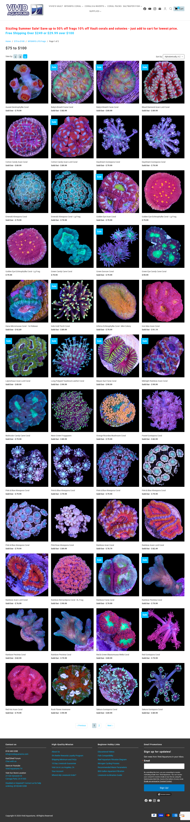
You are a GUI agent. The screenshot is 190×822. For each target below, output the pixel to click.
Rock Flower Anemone (60, 709)
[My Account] (165, 8)
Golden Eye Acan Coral (106, 217)
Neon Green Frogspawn (61, 436)
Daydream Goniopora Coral (108, 162)
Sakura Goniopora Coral (106, 709)
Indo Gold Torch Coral (60, 326)
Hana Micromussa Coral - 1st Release (22, 326)
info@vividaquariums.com (17, 754)
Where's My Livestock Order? (64, 775)
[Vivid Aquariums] (25, 10)
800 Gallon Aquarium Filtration (111, 771)
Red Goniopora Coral (151, 654)
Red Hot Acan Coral (14, 709)
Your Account (57, 771)
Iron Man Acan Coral (151, 326)
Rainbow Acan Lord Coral (153, 545)
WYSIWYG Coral (73, 6)
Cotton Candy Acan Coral (16, 162)
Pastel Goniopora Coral (152, 436)
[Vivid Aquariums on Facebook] (144, 9)
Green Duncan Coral (105, 271)
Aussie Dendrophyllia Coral (17, 107)
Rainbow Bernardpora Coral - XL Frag (67, 600)
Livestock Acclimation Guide (110, 775)
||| (20, 57)
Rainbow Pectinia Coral (152, 600)
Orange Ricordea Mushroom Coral (111, 436)
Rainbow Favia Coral (105, 600)
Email (147, 761)
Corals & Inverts (95, 6)
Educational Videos (106, 752)
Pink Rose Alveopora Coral (62, 545)
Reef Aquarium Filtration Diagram (112, 759)
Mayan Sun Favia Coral (106, 381)
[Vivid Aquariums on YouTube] (149, 9)
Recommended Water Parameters (112, 767)
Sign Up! (164, 787)
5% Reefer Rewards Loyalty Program (67, 755)
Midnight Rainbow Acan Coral (154, 381)
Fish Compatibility (105, 755)
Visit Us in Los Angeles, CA (63, 767)
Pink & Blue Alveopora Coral (17, 490)
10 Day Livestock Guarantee (64, 763)
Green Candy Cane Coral (61, 271)
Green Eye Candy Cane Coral (154, 271)
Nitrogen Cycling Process (108, 763)
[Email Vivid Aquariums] (159, 9)
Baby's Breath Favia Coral (62, 107)
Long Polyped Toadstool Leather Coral (67, 381)
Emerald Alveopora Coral (16, 217)
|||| (25, 57)
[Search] (170, 8)
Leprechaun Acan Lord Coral (18, 381)
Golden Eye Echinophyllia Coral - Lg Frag (159, 217)
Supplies (94, 11)
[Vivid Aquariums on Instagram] (154, 9)
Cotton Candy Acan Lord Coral (64, 162)
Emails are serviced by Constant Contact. (158, 781)
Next (110, 725)
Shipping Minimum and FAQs (64, 759)
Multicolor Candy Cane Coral (18, 436)
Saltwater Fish (132, 6)
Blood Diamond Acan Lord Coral (155, 107)
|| (15, 57)
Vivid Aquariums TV (14, 768)
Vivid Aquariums (28, 816)
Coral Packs (114, 6)
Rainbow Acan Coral (105, 545)
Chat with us (11, 761)
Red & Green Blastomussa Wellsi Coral (112, 654)
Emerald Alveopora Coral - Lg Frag (65, 217)
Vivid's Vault (56, 6)
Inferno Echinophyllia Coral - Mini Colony (113, 326)
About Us (56, 752)
